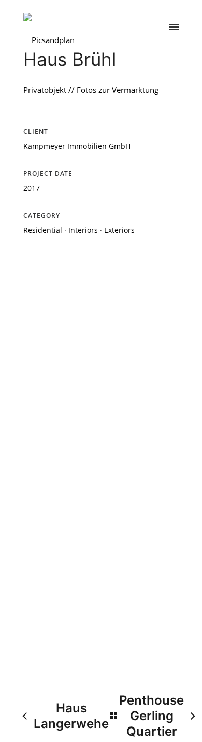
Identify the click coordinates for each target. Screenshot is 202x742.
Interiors (83, 230)
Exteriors (119, 230)
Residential (42, 230)
